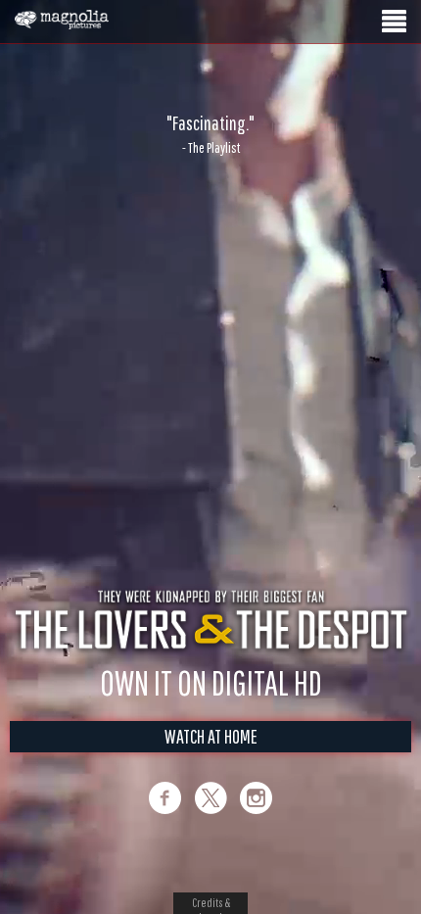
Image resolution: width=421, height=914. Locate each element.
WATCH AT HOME (210, 736)
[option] (210, 134)
